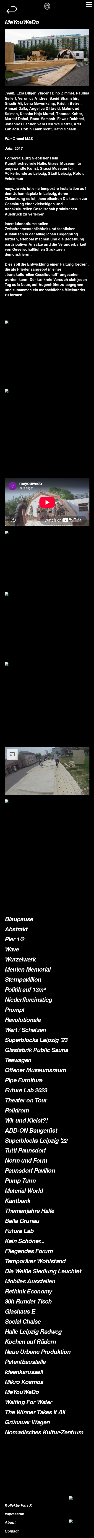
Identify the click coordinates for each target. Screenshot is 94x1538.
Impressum (14, 1514)
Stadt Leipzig (59, 173)
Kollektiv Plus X (18, 1505)
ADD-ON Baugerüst (31, 1130)
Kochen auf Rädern (30, 1341)
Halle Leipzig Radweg (33, 1331)
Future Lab (19, 1230)
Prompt (15, 1009)
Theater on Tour (26, 1100)
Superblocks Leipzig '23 (36, 1039)
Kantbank (18, 1200)
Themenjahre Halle (29, 1210)
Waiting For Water (28, 1402)
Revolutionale (23, 1019)
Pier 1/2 (14, 939)
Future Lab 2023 (26, 1090)
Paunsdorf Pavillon (30, 1170)
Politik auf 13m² (25, 989)
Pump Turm (20, 1180)
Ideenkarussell (24, 1371)
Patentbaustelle (25, 1361)
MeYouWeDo (22, 1391)
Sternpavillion (23, 979)
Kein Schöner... (24, 1240)
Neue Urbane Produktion (38, 1351)
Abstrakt (16, 929)
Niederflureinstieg (28, 999)
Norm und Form (26, 1160)
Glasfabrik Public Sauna (36, 1049)
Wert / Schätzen (25, 1029)
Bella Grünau (22, 1220)
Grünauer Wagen (27, 1422)
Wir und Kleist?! (26, 1120)
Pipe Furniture (23, 1080)
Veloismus (14, 178)
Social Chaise (23, 1321)
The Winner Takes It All (35, 1412)
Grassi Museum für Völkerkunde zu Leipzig (39, 171)
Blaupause (19, 919)
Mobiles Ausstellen (30, 1281)
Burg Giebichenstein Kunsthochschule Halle (31, 160)
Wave (12, 949)
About (10, 1523)
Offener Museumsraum (35, 1070)
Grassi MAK (23, 138)
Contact (11, 1531)
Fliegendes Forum (29, 1251)
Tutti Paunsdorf (25, 1150)
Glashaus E (20, 1311)
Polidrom (17, 1110)
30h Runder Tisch (28, 1301)
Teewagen (18, 1060)
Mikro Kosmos (24, 1381)
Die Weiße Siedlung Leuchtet (43, 1271)
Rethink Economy (28, 1291)
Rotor (78, 173)
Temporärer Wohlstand (35, 1261)
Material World (24, 1190)
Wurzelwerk (20, 959)
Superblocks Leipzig (32, 1140)
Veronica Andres (32, 98)
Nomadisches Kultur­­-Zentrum (44, 1432)
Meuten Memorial (28, 969)
